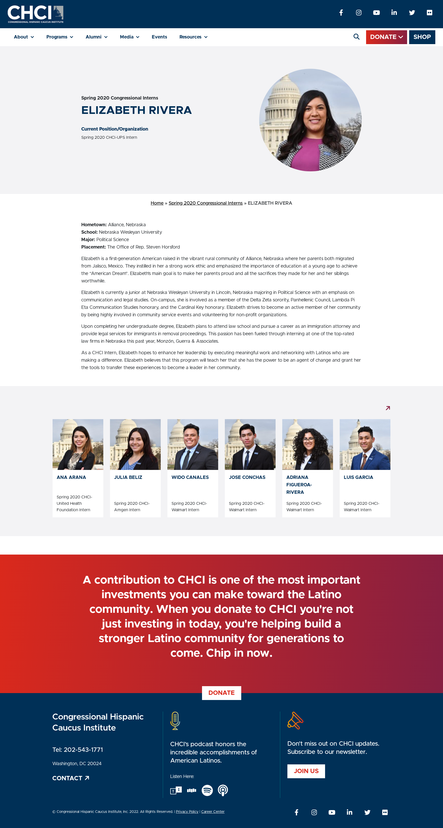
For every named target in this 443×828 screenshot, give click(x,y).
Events (159, 37)
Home (157, 203)
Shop (422, 37)
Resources (196, 37)
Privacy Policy (187, 812)
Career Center (213, 812)
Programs (63, 37)
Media (133, 37)
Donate (384, 37)
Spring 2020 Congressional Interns (206, 203)
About (27, 37)
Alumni (100, 37)
